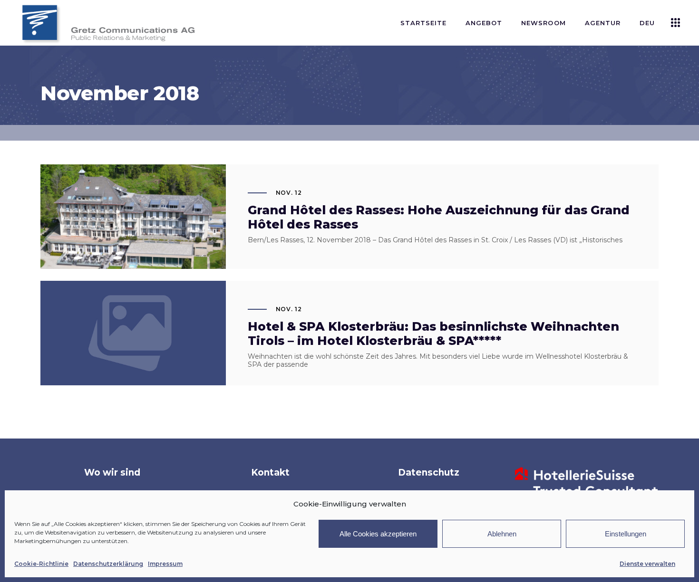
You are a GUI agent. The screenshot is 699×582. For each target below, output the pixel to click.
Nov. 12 (289, 192)
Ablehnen (501, 534)
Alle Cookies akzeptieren (378, 534)
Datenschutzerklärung (108, 563)
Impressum (165, 563)
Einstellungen (625, 534)
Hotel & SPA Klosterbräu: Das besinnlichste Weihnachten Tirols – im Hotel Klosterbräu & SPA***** (433, 333)
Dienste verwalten (647, 563)
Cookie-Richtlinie (41, 563)
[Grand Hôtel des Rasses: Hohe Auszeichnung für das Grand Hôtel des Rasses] (133, 226)
